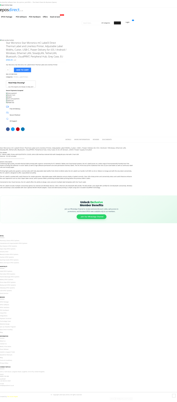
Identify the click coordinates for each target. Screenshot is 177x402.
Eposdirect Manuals (6, 355)
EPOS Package (4, 302)
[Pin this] (18, 129)
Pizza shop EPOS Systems (8, 282)
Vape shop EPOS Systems (7, 249)
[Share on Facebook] (8, 129)
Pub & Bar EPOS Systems (7, 274)
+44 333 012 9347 (5, 381)
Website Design (5, 324)
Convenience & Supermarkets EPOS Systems (13, 243)
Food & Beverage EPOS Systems (9, 277)
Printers (16, 77)
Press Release (4, 349)
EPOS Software (4, 305)
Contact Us (3, 344)
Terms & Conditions (6, 360)
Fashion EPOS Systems (7, 257)
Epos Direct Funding (6, 329)
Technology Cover (5, 321)
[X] (4, 391)
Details (68, 139)
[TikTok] (9, 391)
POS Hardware (4, 310)
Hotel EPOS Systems (6, 271)
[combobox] (91, 22)
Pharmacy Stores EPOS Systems (9, 240)
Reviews (96, 139)
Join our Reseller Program (8, 327)
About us (3, 341)
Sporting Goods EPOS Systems (9, 260)
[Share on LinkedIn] (23, 129)
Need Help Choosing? (20, 85)
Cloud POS (3, 313)
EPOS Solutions (4, 307)
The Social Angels (12, 396)
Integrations (3, 316)
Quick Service (4, 293)
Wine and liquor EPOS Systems (9, 263)
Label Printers (24, 77)
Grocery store (4, 251)
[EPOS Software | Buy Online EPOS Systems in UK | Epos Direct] (66, 10)
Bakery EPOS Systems (6, 279)
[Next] (65, 42)
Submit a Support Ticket (7, 352)
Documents (107, 139)
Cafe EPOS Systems (6, 290)
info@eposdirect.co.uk (7, 385)
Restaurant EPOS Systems (8, 285)
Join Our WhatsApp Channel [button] (92, 216)
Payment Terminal (5, 318)
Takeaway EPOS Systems (7, 288)
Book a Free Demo (5, 346)
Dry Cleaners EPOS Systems (8, 246)
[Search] (117, 22)
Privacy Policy (4, 363)
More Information (82, 139)
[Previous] (58, 42)
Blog (1, 332)
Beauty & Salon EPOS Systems (9, 254)
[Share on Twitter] (13, 129)
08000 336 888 (4, 376)
